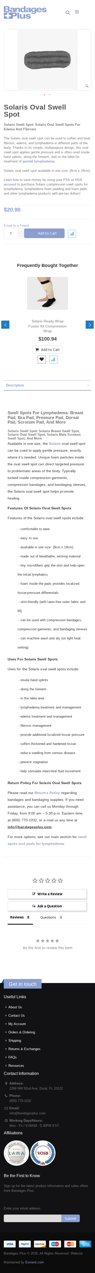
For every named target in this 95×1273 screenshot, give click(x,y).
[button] (86, 86)
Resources (16, 1066)
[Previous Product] (78, 107)
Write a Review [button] (49, 894)
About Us (15, 1007)
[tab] (47, 385)
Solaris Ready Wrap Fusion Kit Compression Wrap (47, 326)
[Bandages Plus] (25, 12)
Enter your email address (22, 1208)
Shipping (14, 1040)
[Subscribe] (70, 1218)
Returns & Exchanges (24, 1049)
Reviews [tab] (17, 917)
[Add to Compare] (53, 360)
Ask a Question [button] (49, 906)
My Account (17, 1024)
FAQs (12, 1057)
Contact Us (16, 1015)
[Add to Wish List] (42, 360)
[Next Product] (87, 107)
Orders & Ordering (21, 1032)
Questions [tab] (48, 917)
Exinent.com (34, 1262)
